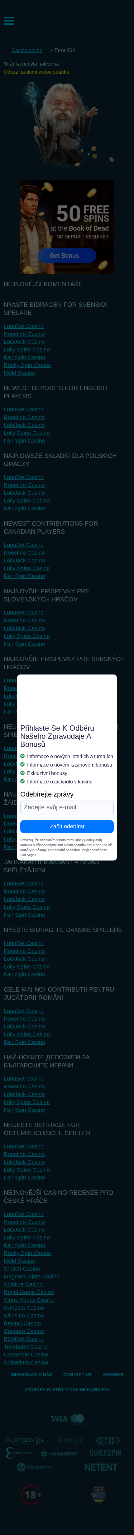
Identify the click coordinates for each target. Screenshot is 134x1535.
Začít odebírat (67, 826)
